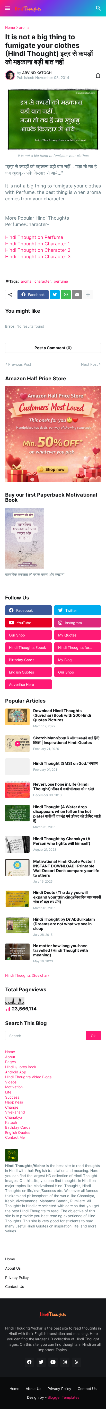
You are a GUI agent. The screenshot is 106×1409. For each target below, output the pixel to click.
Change (11, 1107)
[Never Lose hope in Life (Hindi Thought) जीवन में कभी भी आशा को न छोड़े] (17, 790)
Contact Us (14, 1286)
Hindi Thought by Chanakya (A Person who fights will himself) (61, 841)
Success (12, 1097)
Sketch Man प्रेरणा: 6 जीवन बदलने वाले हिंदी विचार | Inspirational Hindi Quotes (66, 740)
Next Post (89, 364)
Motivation (14, 1087)
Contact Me (15, 1137)
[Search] (99, 8)
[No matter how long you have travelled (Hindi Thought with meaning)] (17, 952)
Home (10, 27)
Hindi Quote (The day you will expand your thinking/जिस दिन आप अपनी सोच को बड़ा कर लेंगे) (67, 897)
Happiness (14, 1102)
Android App (15, 1072)
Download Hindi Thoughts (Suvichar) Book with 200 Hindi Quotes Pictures (62, 715)
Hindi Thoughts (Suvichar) (27, 975)
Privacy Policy (17, 1277)
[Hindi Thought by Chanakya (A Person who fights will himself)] (17, 844)
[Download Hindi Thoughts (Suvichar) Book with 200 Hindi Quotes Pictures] (17, 716)
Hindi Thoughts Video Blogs (28, 1077)
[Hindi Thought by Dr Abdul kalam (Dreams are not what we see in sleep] (17, 925)
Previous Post (19, 364)
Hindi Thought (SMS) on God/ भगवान (65, 763)
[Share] (96, 75)
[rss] (76, 1362)
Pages (10, 1062)
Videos (10, 1082)
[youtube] (53, 1362)
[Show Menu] (7, 8)
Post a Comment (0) (53, 347)
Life (8, 1092)
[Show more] (88, 294)
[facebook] (29, 1362)
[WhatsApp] (66, 294)
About (10, 1057)
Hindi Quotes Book (20, 1067)
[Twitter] (55, 294)
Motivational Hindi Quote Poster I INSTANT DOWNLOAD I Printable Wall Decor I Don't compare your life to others (66, 868)
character (42, 281)
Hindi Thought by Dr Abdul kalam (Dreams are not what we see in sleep (64, 924)
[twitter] (41, 1362)
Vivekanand (15, 1112)
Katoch (11, 1122)
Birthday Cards (17, 1127)
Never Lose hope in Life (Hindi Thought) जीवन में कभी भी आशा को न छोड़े (63, 786)
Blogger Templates (63, 1397)
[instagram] (64, 1362)
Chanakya (13, 1117)
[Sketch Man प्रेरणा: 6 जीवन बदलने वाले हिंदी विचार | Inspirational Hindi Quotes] (17, 743)
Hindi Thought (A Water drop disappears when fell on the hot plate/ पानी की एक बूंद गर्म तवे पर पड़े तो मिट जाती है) (67, 814)
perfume (61, 281)
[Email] (77, 294)
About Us (13, 1268)
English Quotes (17, 1132)
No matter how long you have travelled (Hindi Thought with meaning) (60, 950)
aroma (24, 27)
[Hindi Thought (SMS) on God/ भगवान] (17, 766)
